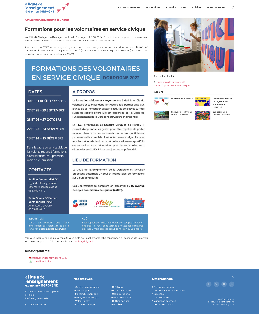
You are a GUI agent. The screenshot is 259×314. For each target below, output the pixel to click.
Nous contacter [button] (216, 7)
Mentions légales (226, 299)
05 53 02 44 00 (38, 304)
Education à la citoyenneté (170, 82)
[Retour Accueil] (47, 7)
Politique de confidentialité (221, 301)
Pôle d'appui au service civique (173, 85)
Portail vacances (176, 7)
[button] (232, 7)
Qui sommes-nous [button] (129, 7)
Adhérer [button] (196, 7)
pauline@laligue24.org (86, 241)
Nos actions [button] (153, 7)
